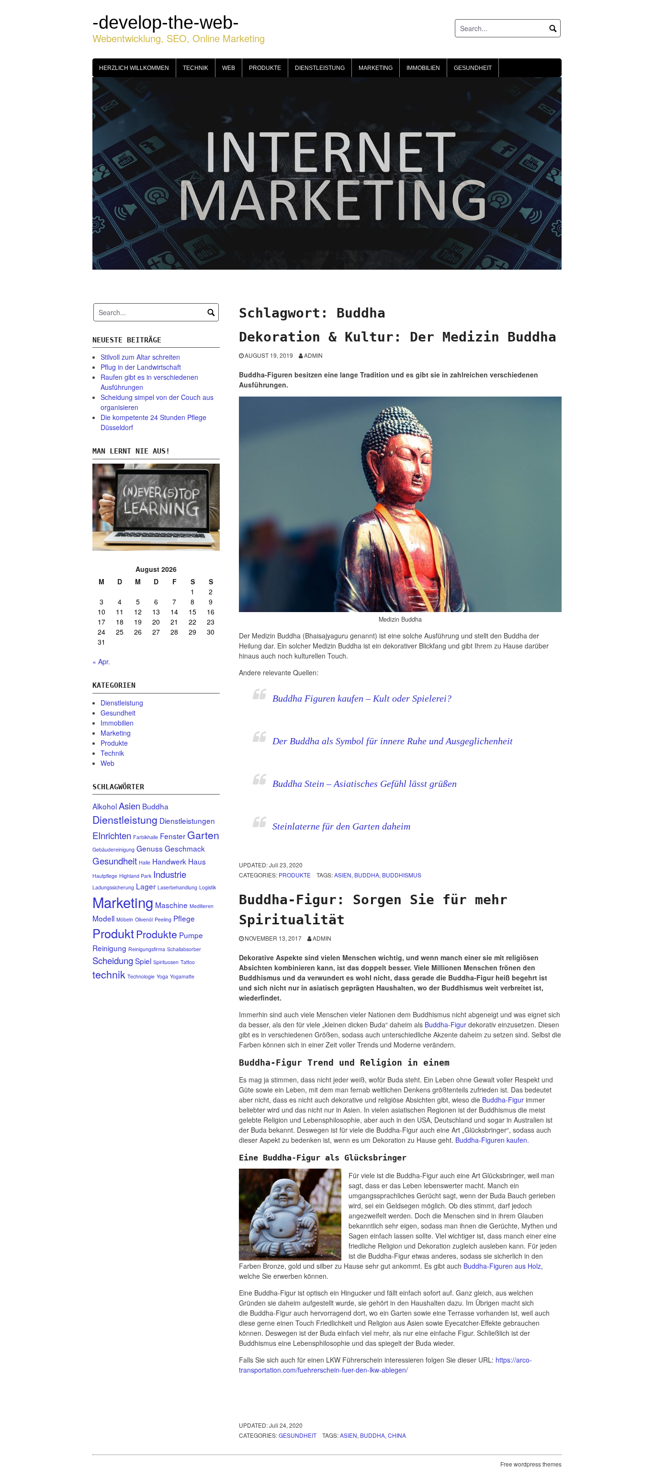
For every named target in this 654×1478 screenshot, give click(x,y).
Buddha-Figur (445, 1024)
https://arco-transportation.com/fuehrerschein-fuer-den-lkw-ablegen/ (385, 1365)
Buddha (366, 875)
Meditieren (202, 906)
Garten (203, 835)
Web (228, 68)
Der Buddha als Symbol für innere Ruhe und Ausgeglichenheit (392, 741)
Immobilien (423, 68)
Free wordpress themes (531, 1464)
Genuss (149, 848)
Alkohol (104, 806)
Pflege (184, 918)
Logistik (207, 887)
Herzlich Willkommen (134, 68)
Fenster (172, 835)
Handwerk (169, 861)
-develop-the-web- (165, 22)
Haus (197, 861)
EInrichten (111, 835)
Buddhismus (401, 875)
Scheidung (112, 960)
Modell (103, 918)
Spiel (143, 960)
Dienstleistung (320, 68)
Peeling (163, 919)
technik (108, 974)
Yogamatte (182, 976)
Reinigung (109, 948)
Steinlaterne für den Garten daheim (341, 826)
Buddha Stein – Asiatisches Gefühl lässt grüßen (364, 783)
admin (313, 355)
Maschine (171, 904)
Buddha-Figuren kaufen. (492, 1140)
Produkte (265, 68)
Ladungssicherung (113, 887)
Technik (195, 68)
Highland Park (135, 875)
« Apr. (101, 661)
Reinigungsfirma (146, 949)
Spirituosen (166, 962)
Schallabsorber (184, 949)
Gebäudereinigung (113, 849)
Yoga (162, 976)
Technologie (141, 976)
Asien (342, 875)
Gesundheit (473, 68)
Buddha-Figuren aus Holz (502, 1266)
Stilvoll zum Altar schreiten (140, 357)
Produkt (113, 933)
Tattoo (187, 962)
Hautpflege (104, 875)
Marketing (376, 68)
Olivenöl (144, 919)
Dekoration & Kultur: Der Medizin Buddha (397, 337)
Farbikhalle (145, 837)
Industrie (169, 874)
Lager (146, 886)
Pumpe (191, 935)
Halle (144, 862)
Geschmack (185, 848)
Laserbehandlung (177, 887)
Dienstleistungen (187, 820)
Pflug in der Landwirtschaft (141, 367)
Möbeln (124, 919)
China (397, 1435)
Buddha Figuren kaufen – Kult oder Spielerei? (361, 698)
